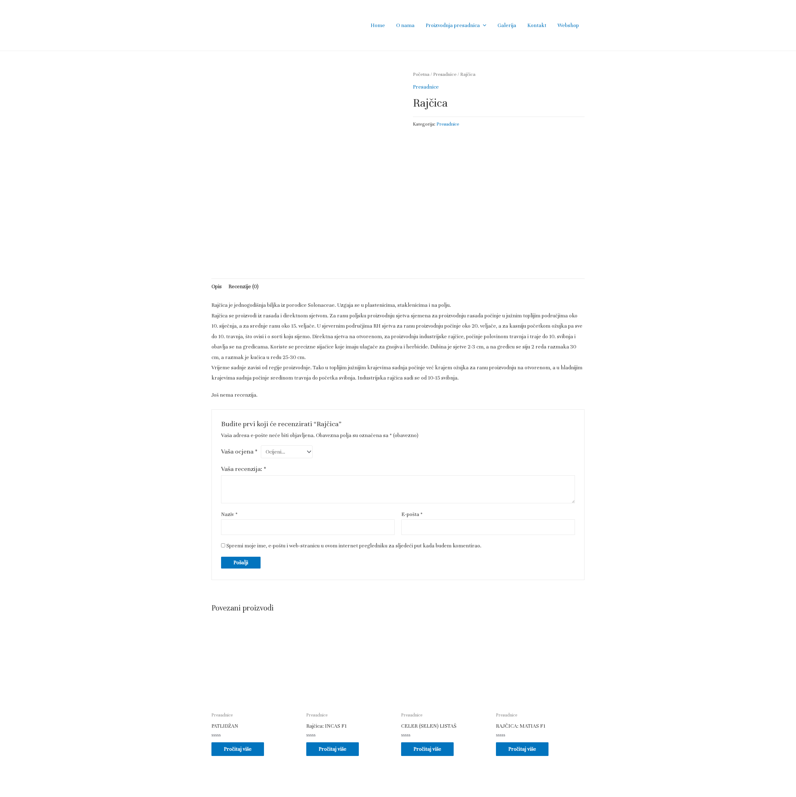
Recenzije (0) (243, 286)
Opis (216, 286)
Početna (421, 74)
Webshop (568, 25)
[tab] (216, 286)
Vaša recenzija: (243, 469)
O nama (405, 25)
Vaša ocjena (239, 451)
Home (378, 25)
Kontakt (536, 25)
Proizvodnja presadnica (453, 25)
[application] (483, 25)
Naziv (229, 514)
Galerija (506, 25)
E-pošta (412, 514)
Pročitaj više (238, 749)
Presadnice (444, 74)
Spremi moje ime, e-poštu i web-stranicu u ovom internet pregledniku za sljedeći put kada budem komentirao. (353, 545)
